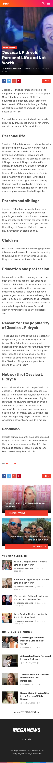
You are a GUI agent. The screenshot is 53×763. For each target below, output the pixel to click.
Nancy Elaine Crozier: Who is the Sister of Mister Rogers (34, 696)
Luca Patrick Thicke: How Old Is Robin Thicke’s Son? (30, 616)
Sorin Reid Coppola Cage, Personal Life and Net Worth (32, 581)
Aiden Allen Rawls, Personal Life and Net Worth (35, 657)
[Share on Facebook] (4, 81)
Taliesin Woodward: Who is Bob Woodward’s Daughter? (34, 677)
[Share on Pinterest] (19, 81)
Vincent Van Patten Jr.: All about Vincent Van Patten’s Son (31, 598)
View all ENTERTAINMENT (25, 712)
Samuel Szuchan (13, 68)
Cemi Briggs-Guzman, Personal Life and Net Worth (32, 640)
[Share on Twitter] (9, 81)
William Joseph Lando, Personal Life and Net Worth (30, 563)
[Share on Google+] (14, 81)
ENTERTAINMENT (10, 47)
